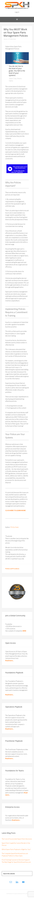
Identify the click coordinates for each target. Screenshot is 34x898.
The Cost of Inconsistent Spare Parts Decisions (17, 839)
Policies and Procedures (12, 568)
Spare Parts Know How (17, 5)
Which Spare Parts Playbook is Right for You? (16, 849)
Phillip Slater (14, 527)
